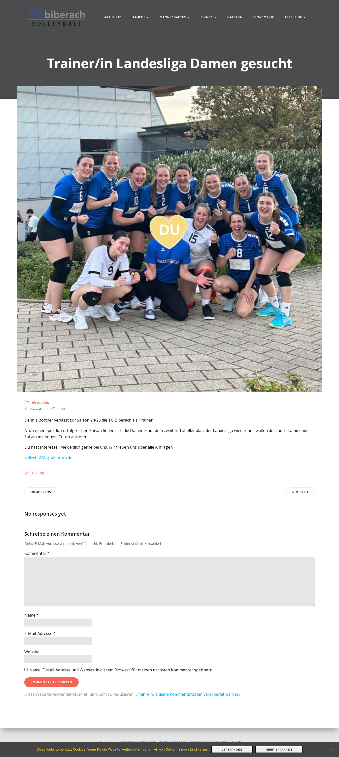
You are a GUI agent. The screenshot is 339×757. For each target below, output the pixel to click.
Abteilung (293, 17)
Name (31, 615)
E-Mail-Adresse (40, 633)
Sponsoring (263, 17)
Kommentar (37, 553)
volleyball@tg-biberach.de (48, 457)
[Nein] (332, 749)
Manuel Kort (39, 409)
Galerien (235, 17)
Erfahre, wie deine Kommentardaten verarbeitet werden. (187, 694)
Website (31, 652)
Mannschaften (173, 17)
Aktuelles (113, 17)
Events (207, 17)
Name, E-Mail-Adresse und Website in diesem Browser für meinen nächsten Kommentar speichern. (121, 670)
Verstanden (232, 749)
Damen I (138, 17)
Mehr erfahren (279, 749)
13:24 (61, 409)
